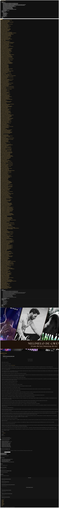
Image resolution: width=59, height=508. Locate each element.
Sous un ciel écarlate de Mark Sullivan (5, 235)
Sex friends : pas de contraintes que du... (5, 245)
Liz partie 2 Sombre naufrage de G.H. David (6, 186)
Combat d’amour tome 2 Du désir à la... (5, 265)
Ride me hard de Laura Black (4, 76)
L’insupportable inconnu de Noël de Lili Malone (6, 156)
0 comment (8, 437)
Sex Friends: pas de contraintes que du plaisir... (6, 246)
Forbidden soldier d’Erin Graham (4, 39)
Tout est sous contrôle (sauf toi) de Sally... (6, 101)
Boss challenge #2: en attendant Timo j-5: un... (6, 210)
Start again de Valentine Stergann (5, 232)
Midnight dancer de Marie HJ (4, 82)
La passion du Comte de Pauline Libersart (6, 132)
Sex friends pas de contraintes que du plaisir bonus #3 (10, 291)
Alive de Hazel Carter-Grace (4, 185)
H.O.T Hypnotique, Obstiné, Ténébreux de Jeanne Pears (8, 261)
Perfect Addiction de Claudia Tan (4, 220)
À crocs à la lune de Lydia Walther (5, 117)
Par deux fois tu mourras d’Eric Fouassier (6, 281)
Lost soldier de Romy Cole (4, 179)
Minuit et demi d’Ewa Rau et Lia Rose (5, 37)
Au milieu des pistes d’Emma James (5, 153)
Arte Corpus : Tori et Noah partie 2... (5, 196)
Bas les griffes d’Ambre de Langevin (5, 119)
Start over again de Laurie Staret (4, 53)
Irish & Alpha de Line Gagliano (4, 110)
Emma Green (5, 12)
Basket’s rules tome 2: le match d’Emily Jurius (6, 163)
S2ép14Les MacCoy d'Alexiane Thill (6, 446)
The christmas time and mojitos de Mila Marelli (8, 484)
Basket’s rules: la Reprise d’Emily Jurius (5, 166)
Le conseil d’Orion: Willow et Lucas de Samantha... (7, 241)
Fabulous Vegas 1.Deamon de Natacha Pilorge (6, 253)
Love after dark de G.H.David (4, 259)
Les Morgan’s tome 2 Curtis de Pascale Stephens (7, 214)
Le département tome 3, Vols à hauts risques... (6, 208)
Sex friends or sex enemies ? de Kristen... (5, 171)
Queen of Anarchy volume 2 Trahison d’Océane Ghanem (8, 75)
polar (2, 17)
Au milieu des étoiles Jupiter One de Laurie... (6, 99)
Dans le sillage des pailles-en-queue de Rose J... (6, 231)
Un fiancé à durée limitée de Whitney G (5, 260)
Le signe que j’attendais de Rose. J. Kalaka (6, 217)
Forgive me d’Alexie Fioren (4, 288)
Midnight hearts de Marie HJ (4, 77)
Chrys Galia (4, 15)
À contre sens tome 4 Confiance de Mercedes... (6, 236)
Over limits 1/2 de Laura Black (4, 66)
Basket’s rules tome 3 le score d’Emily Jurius (6, 152)
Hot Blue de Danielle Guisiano (4, 124)
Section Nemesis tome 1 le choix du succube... (6, 144)
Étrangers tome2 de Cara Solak (4, 269)
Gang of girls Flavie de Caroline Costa (5, 130)
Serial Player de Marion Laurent (4, 122)
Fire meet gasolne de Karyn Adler (4, 60)
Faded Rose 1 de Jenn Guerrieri (4, 59)
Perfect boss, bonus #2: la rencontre (8, 8)
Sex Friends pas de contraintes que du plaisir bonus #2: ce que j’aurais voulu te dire (14, 4)
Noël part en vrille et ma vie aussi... (5, 237)
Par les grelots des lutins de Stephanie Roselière (7, 58)
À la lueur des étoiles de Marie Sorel (5, 243)
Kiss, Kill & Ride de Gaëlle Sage (4, 286)
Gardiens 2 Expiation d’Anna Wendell (5, 29)
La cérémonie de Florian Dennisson (5, 27)
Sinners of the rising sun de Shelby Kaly (5, 35)
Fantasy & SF (3, 16)
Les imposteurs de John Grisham (4, 278)
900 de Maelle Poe (2, 148)
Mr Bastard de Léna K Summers (4, 127)
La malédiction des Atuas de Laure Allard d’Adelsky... (7, 170)
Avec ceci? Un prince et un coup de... (5, 154)
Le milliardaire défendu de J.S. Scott (5, 283)
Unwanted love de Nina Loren (4, 145)
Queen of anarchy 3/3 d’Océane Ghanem (5, 50)
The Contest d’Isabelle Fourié (4, 26)
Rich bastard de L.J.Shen (3, 78)
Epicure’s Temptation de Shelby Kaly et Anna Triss (7, 42)
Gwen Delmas (3, 2)
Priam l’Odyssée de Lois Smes (4, 67)
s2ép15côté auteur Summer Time (6, 445)
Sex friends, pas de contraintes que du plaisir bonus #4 (10, 3)
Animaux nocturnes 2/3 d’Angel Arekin (5, 52)
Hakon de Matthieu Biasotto (4, 138)
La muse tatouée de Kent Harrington (5, 273)
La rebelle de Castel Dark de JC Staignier (5, 225)
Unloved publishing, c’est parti (4, 45)
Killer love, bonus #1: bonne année (7, 7)
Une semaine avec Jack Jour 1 (4, 257)
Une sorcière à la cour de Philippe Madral (6, 203)
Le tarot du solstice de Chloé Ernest (5, 38)
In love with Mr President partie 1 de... (5, 112)
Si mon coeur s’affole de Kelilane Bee (5, 114)
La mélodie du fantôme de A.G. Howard (5, 238)
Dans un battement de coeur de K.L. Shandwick (6, 277)
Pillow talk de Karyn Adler (3, 23)
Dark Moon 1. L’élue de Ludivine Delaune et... (6, 63)
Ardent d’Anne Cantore (3, 233)
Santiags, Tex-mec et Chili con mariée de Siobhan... (7, 54)
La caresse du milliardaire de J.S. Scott (5, 219)
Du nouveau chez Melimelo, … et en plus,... (6, 199)
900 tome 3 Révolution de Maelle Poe (5, 147)
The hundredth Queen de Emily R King (5, 194)
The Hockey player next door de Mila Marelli (6, 48)
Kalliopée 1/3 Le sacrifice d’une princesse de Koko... (7, 87)
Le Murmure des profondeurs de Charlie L (6, 96)
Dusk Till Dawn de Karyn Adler (4, 64)
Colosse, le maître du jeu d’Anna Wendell (5, 149)
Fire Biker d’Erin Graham (3, 146)
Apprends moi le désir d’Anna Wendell (5, 287)
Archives (1, 465)
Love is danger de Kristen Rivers (4, 70)
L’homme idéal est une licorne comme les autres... (7, 240)
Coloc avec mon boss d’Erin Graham (5, 183)
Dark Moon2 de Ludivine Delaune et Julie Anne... (6, 46)
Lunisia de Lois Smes (3, 102)
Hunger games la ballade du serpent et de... (6, 33)
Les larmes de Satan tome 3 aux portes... (5, 172)
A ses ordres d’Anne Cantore (4, 174)
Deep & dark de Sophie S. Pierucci (5, 267)
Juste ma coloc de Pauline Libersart (5, 98)
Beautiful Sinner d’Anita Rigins (4, 85)
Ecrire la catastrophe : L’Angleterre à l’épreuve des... (7, 222)
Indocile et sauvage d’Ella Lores (4, 223)
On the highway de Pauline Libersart (5, 195)
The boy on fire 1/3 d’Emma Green (5, 97)
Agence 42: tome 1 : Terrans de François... (5, 274)
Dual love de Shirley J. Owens (4, 164)
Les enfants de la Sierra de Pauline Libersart (6, 204)
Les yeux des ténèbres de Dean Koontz (5, 215)
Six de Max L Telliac (3, 40)
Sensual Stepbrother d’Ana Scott (4, 189)
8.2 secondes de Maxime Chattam (5, 21)
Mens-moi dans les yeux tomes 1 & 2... (5, 205)
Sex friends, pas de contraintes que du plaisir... (6, 228)
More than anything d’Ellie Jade (4, 44)
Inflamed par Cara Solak (3, 229)
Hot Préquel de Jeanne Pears (4, 105)
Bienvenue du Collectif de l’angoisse (5, 61)
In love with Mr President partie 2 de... (5, 111)
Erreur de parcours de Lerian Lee (4, 206)
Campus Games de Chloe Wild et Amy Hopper (6, 118)
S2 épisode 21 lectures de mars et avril (7, 441)
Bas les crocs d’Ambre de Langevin (5, 136)
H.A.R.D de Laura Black (3, 143)
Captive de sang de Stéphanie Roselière (5, 106)
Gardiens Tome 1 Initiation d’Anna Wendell (6, 32)
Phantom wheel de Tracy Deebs (4, 284)
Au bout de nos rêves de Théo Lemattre (5, 175)
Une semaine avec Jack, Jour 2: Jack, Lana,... (6, 256)
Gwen (6, 357)
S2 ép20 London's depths (5, 442)
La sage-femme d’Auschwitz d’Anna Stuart (7, 459)
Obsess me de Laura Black (4, 165)
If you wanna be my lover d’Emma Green (5, 115)
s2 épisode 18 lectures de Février (6, 443)
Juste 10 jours (13, 365)
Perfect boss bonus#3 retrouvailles (8, 295)
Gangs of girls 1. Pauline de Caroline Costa (6, 151)
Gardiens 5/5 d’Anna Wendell (4, 22)
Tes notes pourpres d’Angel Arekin (5, 104)
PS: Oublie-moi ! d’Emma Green (4, 276)
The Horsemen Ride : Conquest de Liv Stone (6, 280)
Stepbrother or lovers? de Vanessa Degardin (6, 57)
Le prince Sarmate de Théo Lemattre (5, 198)
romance (4, 354)
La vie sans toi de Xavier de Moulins (5, 285)
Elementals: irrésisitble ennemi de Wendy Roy (6, 62)
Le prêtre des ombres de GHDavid (5, 221)
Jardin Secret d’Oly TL (3, 88)
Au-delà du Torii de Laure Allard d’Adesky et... (6, 80)
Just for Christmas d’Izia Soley (4, 92)
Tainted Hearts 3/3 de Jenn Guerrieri (5, 94)
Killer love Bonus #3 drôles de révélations (6, 279)
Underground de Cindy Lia (4, 201)
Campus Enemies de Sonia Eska (4, 81)
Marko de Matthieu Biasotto (4, 107)
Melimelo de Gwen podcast (6, 439)
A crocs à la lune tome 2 (3, 103)
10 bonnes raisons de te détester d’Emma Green (7, 264)
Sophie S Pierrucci (5, 13)
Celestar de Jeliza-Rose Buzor (4, 244)
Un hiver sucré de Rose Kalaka (4, 135)
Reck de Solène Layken (3, 123)
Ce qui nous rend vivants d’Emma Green (5, 36)
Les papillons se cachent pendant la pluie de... (6, 191)
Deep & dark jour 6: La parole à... (4, 254)
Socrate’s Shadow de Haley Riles (4, 109)
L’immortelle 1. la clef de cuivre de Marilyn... (6, 176)
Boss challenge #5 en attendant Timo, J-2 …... (6, 207)
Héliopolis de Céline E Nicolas (4, 113)
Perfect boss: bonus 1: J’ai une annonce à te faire (9, 9)
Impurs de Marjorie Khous (3, 31)
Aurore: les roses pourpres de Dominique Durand (7, 263)
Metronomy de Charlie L (3, 159)
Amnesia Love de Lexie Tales (4, 125)
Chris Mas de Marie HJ (3, 91)
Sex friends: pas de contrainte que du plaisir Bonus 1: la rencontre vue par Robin (14, 5)
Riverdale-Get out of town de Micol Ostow (6, 242)
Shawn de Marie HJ (3, 128)
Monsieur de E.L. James (3, 250)
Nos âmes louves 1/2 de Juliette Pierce (5, 55)
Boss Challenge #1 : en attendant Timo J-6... (6, 211)
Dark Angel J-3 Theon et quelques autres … (6, 74)
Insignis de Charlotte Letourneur (4, 25)
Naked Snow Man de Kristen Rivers (5, 93)
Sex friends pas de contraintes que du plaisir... (6, 234)
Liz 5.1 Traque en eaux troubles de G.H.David (6, 155)
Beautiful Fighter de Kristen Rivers (5, 258)
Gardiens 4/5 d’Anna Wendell (4, 24)
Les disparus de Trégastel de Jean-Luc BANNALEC (7, 268)
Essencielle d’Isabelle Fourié (4, 47)
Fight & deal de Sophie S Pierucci (4, 69)
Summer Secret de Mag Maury (4, 192)
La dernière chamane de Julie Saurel (5, 131)
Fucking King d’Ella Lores (3, 100)
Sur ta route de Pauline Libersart (4, 83)
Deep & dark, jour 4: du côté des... (4, 255)
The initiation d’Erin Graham (4, 272)
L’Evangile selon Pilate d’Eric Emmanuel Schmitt (7, 34)
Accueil (3, 289)
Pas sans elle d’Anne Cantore (4, 141)
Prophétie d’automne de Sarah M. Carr (5, 266)
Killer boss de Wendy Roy (3, 216)
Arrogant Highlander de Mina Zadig (5, 133)
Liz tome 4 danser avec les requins (5, 158)
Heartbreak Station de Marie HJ (4, 180)
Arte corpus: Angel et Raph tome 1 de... (5, 157)
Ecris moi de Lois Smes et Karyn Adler (5, 71)
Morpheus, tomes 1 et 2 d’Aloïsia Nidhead (6, 182)
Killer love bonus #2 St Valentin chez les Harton (9, 6)
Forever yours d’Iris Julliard (4, 173)
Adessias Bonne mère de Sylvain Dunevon (6, 51)
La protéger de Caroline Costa (4, 252)
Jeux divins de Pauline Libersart (4, 167)
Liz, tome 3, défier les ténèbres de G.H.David (6, 162)
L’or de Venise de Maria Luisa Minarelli (5, 251)
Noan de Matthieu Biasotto (4, 161)
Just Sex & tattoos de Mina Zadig (4, 90)
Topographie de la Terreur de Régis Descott (6, 56)
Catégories (1, 475)
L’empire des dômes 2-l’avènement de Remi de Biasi (7, 227)
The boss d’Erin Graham (3, 282)
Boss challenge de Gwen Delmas (4, 212)
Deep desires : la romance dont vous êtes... (6, 168)
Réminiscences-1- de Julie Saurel (4, 79)
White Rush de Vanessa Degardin (4, 20)
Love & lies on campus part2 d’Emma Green (6, 197)
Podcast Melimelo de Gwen (5, 10)
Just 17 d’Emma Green (3, 239)
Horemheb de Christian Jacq (4, 187)
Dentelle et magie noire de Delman (5, 177)
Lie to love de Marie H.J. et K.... (4, 140)
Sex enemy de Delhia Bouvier (4, 134)
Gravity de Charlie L (3, 142)
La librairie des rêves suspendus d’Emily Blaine (6, 262)
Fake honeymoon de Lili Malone (4, 30)
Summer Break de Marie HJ (4, 72)
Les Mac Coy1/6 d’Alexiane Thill (4, 43)
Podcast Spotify (4, 11)
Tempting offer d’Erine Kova (4, 226)
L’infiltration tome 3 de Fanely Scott (5, 188)
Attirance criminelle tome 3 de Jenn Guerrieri (6, 218)
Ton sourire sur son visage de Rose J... (5, 271)
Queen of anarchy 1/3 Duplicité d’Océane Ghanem (7, 86)
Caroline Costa (5, 14)
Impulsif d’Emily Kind (3, 137)
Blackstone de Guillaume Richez (4, 95)
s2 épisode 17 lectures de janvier (6, 444)
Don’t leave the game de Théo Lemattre (5, 121)
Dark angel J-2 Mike (3, 73)
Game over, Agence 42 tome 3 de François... (6, 213)
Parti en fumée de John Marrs (4, 178)
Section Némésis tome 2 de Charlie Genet (6, 116)
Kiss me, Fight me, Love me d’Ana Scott (5, 120)
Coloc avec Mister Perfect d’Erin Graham (5, 84)
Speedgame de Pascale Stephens (5, 275)
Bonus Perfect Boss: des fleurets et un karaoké (6, 139)
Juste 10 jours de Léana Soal (8, 356)
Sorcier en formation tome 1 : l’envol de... (5, 224)
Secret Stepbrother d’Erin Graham (5, 160)
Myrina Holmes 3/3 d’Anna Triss (4, 41)
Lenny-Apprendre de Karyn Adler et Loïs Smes (6, 126)
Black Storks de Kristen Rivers (4, 202)
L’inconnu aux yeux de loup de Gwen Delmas (6, 184)
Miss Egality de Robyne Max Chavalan (5, 200)
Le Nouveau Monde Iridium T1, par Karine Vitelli (6, 193)
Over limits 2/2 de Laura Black (4, 65)
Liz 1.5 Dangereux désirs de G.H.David (5, 181)
